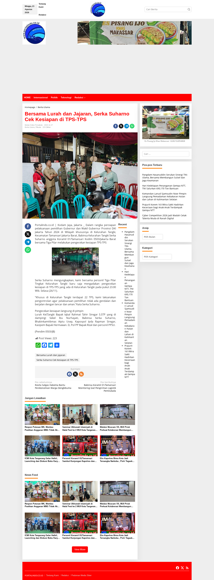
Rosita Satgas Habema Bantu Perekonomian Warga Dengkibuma (53, 385)
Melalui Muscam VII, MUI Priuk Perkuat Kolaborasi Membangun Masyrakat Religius (115, 428)
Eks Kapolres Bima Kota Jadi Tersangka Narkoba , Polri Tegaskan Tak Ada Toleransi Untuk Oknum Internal (117, 460)
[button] (189, 9)
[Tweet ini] (121, 126)
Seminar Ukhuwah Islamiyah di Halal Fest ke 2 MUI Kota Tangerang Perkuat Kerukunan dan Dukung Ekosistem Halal (79, 428)
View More (79, 549)
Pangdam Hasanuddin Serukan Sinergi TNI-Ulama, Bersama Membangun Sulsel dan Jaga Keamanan (129, 250)
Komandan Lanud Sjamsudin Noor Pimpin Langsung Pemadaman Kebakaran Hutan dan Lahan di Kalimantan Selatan (164, 196)
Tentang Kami (52, 575)
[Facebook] (69, 374)
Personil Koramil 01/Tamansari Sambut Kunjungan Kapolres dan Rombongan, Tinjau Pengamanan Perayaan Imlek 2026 (78, 460)
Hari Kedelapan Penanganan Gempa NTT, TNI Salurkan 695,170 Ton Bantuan (130, 286)
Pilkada (38, 127)
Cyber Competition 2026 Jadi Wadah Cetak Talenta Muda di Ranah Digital (164, 217)
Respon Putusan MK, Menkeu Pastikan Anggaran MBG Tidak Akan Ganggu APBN (42, 428)
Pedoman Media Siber (81, 575)
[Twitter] (75, 374)
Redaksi (65, 575)
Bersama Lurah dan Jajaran (51, 355)
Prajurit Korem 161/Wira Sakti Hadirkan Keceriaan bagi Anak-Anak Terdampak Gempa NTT (130, 361)
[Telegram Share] (126, 126)
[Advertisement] (107, 70)
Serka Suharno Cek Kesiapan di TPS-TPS (57, 359)
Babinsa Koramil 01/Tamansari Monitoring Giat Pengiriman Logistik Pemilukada (97, 386)
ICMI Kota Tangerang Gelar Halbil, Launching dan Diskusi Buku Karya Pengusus (42, 460)
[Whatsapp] (132, 126)
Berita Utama (30, 127)
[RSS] (81, 374)
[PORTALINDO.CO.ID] (98, 9)
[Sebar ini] (115, 126)
